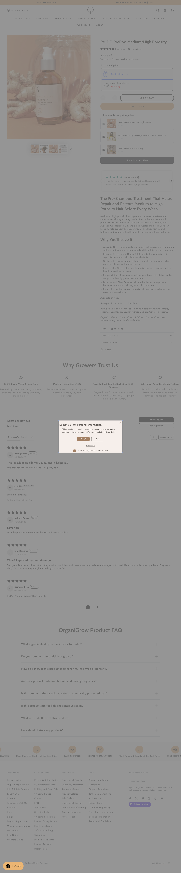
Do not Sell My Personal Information (92, 450)
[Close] (120, 422)
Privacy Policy (110, 432)
